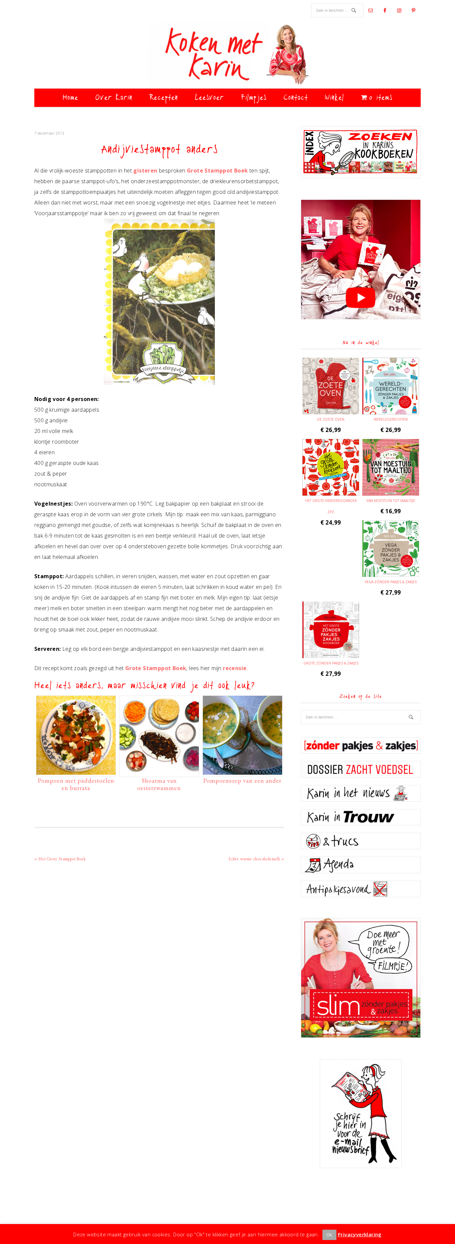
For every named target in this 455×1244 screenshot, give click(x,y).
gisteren (145, 170)
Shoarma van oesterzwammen (159, 784)
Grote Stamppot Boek (217, 170)
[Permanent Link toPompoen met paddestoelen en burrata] (76, 771)
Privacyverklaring (360, 1234)
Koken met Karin (227, 55)
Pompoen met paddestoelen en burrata (76, 784)
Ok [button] (329, 1235)
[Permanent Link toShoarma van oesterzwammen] (159, 771)
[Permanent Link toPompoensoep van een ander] (242, 771)
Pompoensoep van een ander (242, 780)
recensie (234, 668)
